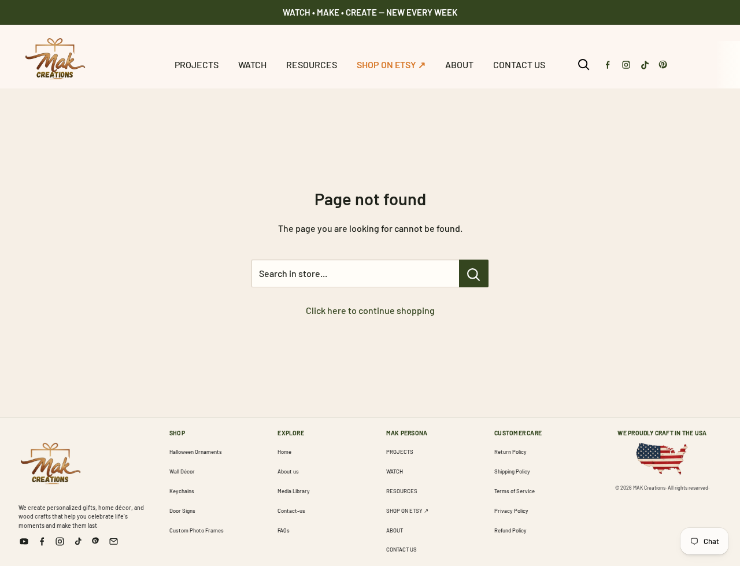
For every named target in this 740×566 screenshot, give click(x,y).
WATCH (252, 64)
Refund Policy (510, 530)
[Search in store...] (474, 273)
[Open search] (583, 64)
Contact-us (291, 510)
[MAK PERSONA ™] (50, 461)
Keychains (181, 490)
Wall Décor (182, 471)
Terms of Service (514, 490)
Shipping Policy (512, 471)
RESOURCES (311, 64)
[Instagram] (626, 64)
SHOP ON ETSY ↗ (391, 64)
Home (284, 451)
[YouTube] (23, 541)
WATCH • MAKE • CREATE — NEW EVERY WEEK (370, 12)
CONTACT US (519, 64)
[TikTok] (644, 64)
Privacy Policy (511, 510)
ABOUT (459, 64)
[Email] (113, 541)
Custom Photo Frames (196, 530)
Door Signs (182, 510)
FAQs (284, 530)
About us (288, 471)
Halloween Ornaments (195, 451)
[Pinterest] (663, 64)
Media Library (294, 490)
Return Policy (510, 451)
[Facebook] (607, 64)
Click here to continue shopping (370, 310)
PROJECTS (197, 64)
